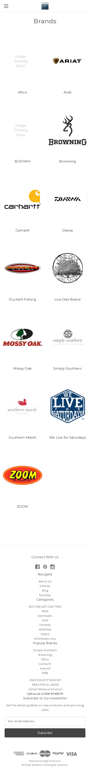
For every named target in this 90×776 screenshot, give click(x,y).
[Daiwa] (67, 199)
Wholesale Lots (45, 639)
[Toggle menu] (6, 6)
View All (45, 668)
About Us (45, 581)
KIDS (45, 620)
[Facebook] (37, 567)
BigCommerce (52, 760)
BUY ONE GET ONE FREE (45, 607)
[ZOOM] (22, 475)
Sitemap (45, 595)
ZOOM (22, 506)
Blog (45, 590)
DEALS (45, 634)
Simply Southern (67, 368)
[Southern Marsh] (22, 406)
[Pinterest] (45, 567)
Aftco (22, 92)
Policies (45, 586)
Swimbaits (45, 616)
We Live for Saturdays (67, 437)
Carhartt (23, 230)
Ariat (67, 92)
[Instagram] (52, 567)
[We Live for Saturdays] (67, 406)
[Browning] (67, 130)
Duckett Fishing (22, 299)
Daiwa (67, 230)
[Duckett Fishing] (22, 268)
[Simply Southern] (67, 337)
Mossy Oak (22, 368)
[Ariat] (67, 61)
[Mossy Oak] (22, 337)
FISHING (45, 625)
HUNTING (45, 629)
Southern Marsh (22, 437)
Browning (67, 161)
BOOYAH (22, 161)
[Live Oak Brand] (67, 268)
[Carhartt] (22, 199)
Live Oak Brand (68, 299)
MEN (45, 611)
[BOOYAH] (22, 130)
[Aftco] (22, 61)
